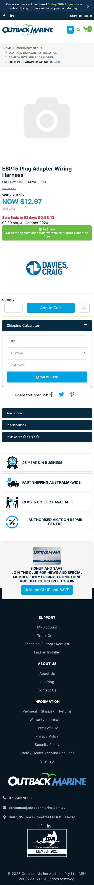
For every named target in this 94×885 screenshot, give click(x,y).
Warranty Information (47, 719)
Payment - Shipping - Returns (47, 711)
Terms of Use (47, 728)
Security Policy (47, 744)
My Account (47, 627)
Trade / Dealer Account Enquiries (47, 753)
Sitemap (47, 761)
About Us (47, 673)
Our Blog (47, 682)
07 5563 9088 (20, 798)
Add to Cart (50, 307)
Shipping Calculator (23, 325)
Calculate (48, 377)
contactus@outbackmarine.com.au (37, 808)
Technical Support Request (47, 644)
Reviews (12, 437)
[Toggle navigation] (70, 30)
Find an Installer (47, 652)
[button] (84, 308)
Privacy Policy (47, 736)
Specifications (16, 425)
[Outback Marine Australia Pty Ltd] (27, 29)
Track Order (47, 635)
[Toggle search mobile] (77, 30)
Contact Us (47, 690)
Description (14, 413)
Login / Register (80, 16)
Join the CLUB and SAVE (47, 589)
